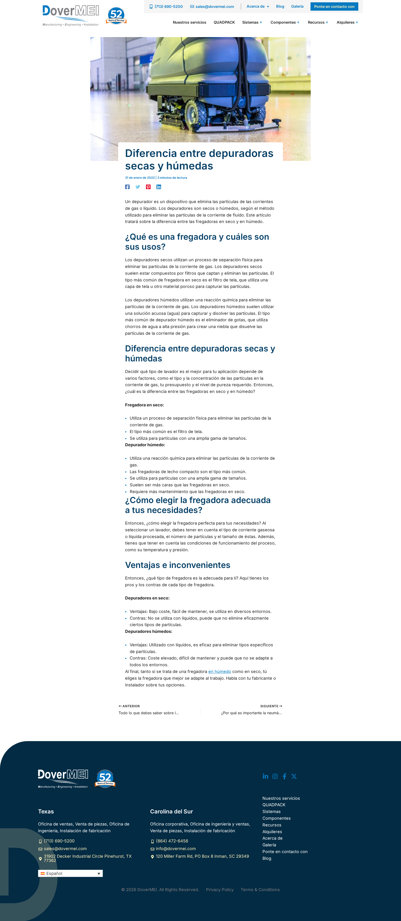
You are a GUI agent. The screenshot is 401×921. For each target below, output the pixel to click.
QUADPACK (273, 804)
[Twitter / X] (294, 776)
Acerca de (256, 6)
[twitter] (265, 776)
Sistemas (271, 811)
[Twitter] (138, 186)
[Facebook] (127, 186)
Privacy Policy (220, 889)
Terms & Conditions (260, 889)
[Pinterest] (148, 186)
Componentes (276, 818)
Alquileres (272, 831)
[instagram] (275, 776)
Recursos (271, 824)
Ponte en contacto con (285, 851)
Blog (280, 6)
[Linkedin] (158, 186)
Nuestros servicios (281, 798)
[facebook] (284, 776)
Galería (297, 6)
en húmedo (219, 671)
